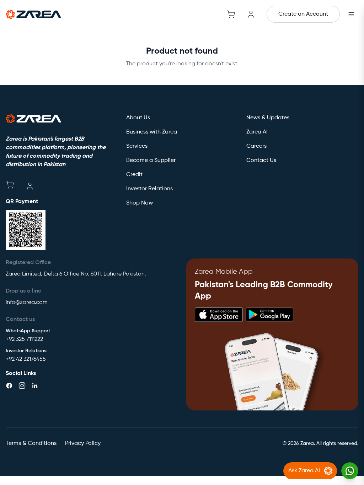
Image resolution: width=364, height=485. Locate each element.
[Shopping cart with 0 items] (231, 14)
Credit (134, 175)
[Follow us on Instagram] (22, 385)
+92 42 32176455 (26, 359)
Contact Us (261, 160)
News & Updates (267, 118)
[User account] (30, 186)
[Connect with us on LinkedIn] (34, 385)
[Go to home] (33, 14)
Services (137, 146)
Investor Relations (149, 189)
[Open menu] (351, 14)
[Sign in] (251, 14)
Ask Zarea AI (304, 471)
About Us (138, 118)
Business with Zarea (151, 132)
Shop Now (139, 203)
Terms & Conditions (31, 443)
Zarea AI (257, 132)
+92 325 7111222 (24, 339)
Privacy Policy (83, 443)
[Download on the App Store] (219, 314)
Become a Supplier (151, 160)
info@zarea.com (27, 302)
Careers (256, 146)
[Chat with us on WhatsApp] (349, 470)
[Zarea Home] (33, 119)
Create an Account (303, 14)
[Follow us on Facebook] (9, 385)
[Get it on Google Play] (270, 314)
